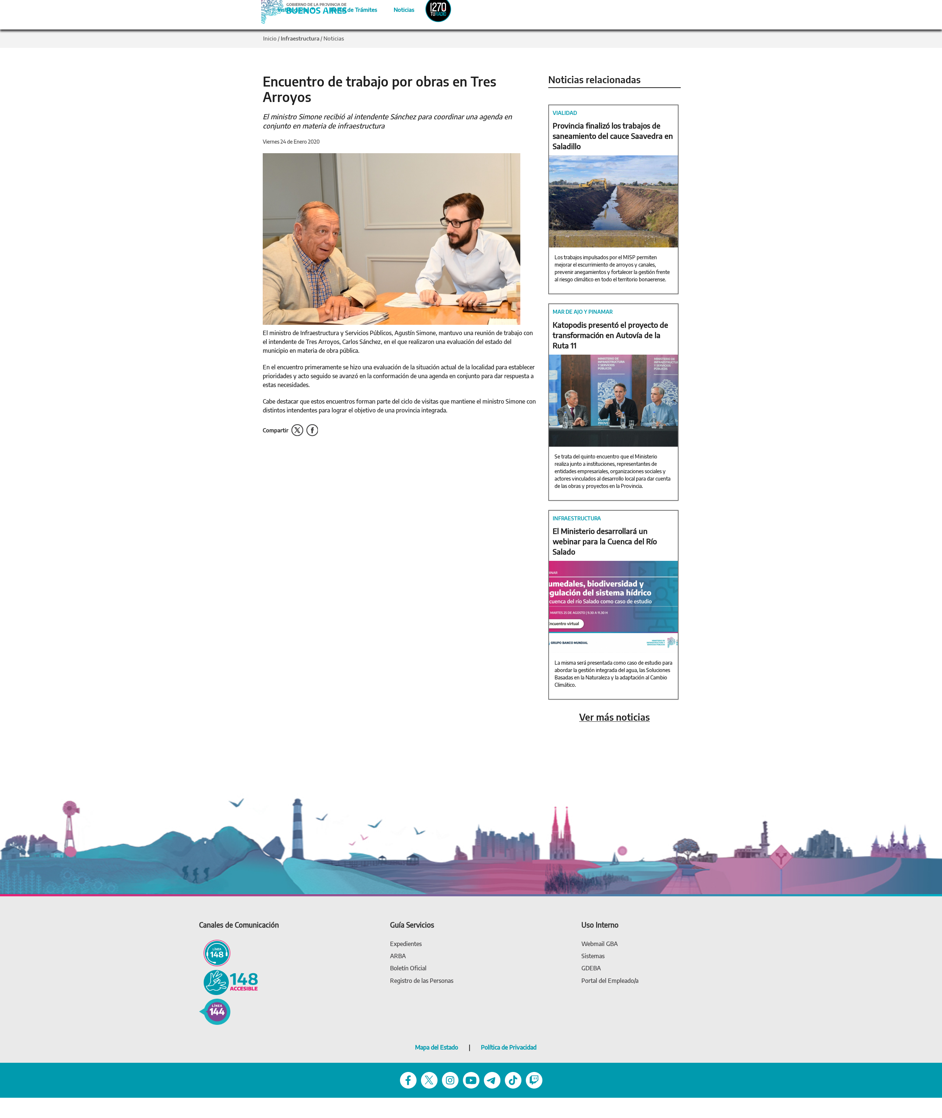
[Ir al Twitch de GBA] (534, 1080)
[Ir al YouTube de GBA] (471, 1080)
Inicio (270, 38)
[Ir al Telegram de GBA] (492, 1080)
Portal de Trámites (350, 8)
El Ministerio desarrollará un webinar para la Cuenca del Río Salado (605, 541)
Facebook (312, 430)
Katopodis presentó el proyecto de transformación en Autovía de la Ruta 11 (610, 335)
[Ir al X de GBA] (429, 1080)
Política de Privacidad (508, 1047)
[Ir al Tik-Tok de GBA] (513, 1080)
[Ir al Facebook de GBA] (408, 1080)
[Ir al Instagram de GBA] (450, 1080)
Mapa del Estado (436, 1047)
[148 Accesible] (228, 982)
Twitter (297, 430)
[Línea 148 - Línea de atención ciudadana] (214, 952)
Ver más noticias (614, 717)
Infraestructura (300, 38)
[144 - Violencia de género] (214, 1011)
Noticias (397, 8)
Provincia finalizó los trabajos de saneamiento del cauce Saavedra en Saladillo (613, 136)
